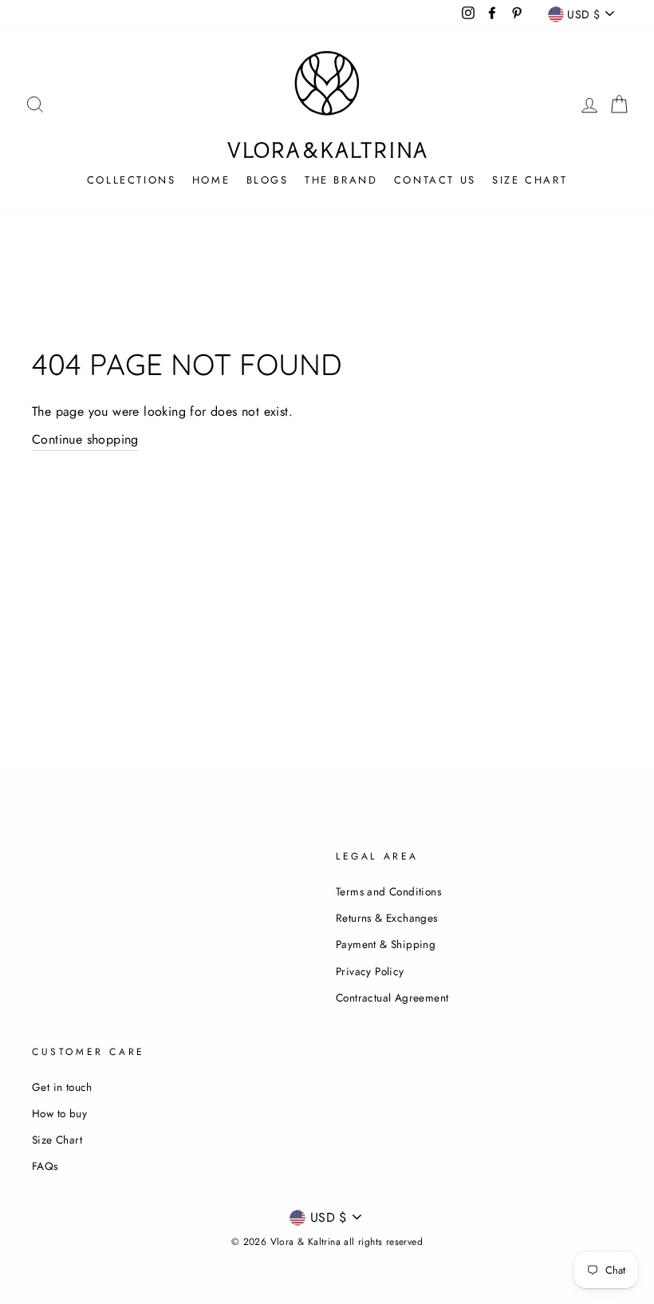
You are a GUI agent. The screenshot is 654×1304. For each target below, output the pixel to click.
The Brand (341, 180)
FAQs (45, 1166)
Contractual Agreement (392, 998)
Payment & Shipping (385, 944)
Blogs (267, 180)
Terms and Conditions (388, 891)
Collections (131, 180)
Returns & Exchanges (387, 918)
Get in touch (62, 1087)
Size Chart (529, 180)
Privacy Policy (370, 971)
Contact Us (435, 180)
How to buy (59, 1113)
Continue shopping (85, 439)
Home (211, 180)
